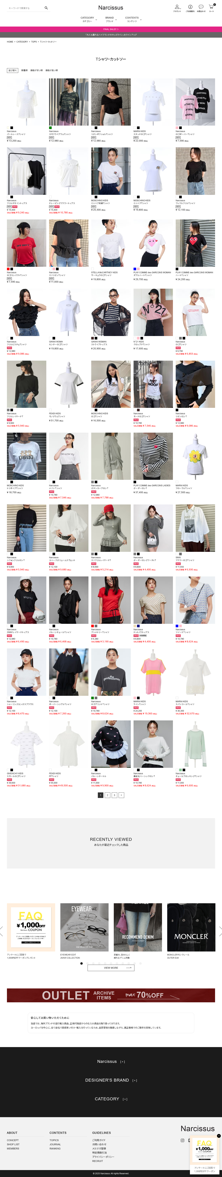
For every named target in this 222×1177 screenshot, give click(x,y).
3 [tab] (93, 963)
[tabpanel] (31, 931)
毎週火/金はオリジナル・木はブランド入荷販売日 (111, 29)
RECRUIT (97, 1161)
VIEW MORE (111, 967)
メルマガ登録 (99, 1148)
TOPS (34, 41)
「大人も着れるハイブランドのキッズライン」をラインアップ (111, 34)
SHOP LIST (13, 1144)
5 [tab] (105, 963)
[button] (121, 795)
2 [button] (107, 795)
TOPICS (54, 1140)
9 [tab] (128, 963)
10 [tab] (134, 963)
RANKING (55, 1148)
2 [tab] (87, 963)
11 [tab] (140, 963)
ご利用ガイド (98, 1140)
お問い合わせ (99, 1144)
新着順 (24, 70)
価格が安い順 (36, 70)
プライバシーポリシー (103, 1156)
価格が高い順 (51, 70)
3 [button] (114, 795)
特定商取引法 (99, 1152)
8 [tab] (123, 963)
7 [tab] (117, 963)
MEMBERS (13, 1148)
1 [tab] (81, 963)
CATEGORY (22, 41)
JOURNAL (55, 1144)
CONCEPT (13, 1140)
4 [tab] (99, 963)
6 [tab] (111, 963)
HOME (10, 41)
